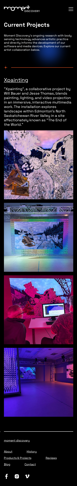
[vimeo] (27, 476)
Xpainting (16, 80)
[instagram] (16, 476)
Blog (7, 464)
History (32, 451)
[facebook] (6, 476)
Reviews (51, 458)
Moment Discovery (17, 440)
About (8, 451)
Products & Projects (17, 458)
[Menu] (71, 9)
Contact (30, 464)
